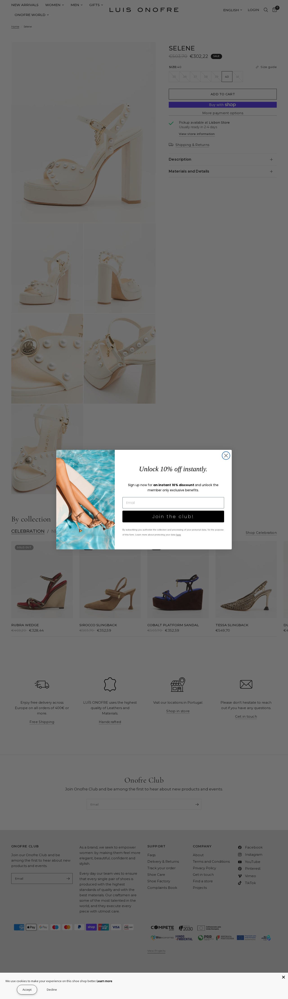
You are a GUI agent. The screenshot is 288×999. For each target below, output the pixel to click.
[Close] (283, 977)
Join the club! (173, 516)
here (178, 534)
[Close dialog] (226, 456)
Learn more (104, 981)
